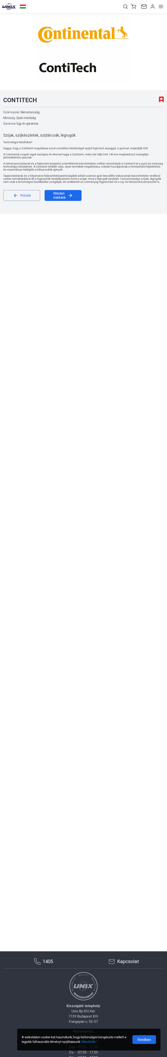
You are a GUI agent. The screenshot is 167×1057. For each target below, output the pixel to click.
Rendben (144, 1040)
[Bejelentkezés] (152, 6)
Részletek (88, 1041)
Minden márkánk (59, 195)
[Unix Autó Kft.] (83, 986)
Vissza (25, 195)
